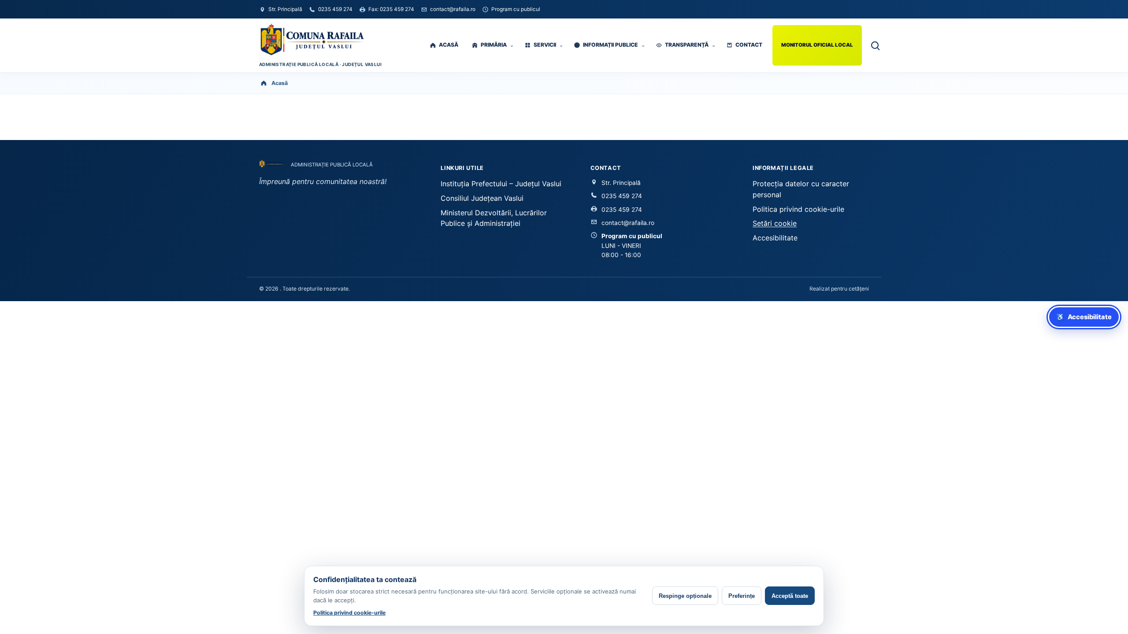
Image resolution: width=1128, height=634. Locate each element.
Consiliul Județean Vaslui (482, 198)
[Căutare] (874, 45)
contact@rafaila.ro (627, 222)
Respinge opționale (685, 596)
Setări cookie (775, 223)
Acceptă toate (790, 596)
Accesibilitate (775, 237)
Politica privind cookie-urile (798, 209)
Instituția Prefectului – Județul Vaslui (501, 183)
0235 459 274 (621, 195)
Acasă (279, 83)
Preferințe (741, 596)
